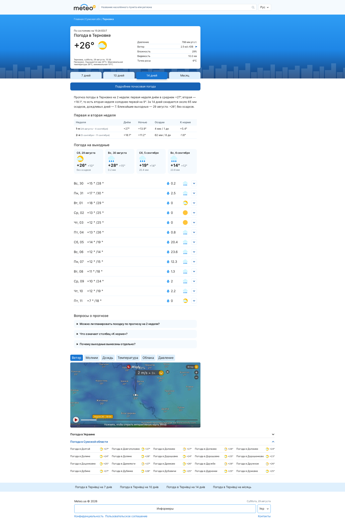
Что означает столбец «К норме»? (104, 333)
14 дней (152, 75)
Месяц (184, 75)
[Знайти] (253, 7)
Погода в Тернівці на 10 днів (139, 487)
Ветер (76, 358)
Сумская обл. (93, 19)
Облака (148, 358)
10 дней (119, 75)
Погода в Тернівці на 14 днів (186, 487)
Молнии (92, 358)
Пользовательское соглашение (126, 516)
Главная (79, 19)
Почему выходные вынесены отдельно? (108, 344)
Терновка (108, 19)
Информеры (165, 508)
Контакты (264, 516)
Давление (165, 358)
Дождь (107, 358)
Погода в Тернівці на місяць (232, 487)
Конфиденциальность (89, 516)
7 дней (85, 75)
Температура (128, 358)
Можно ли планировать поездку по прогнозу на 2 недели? (120, 324)
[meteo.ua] (85, 7)
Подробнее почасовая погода (135, 86)
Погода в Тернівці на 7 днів (93, 487)
